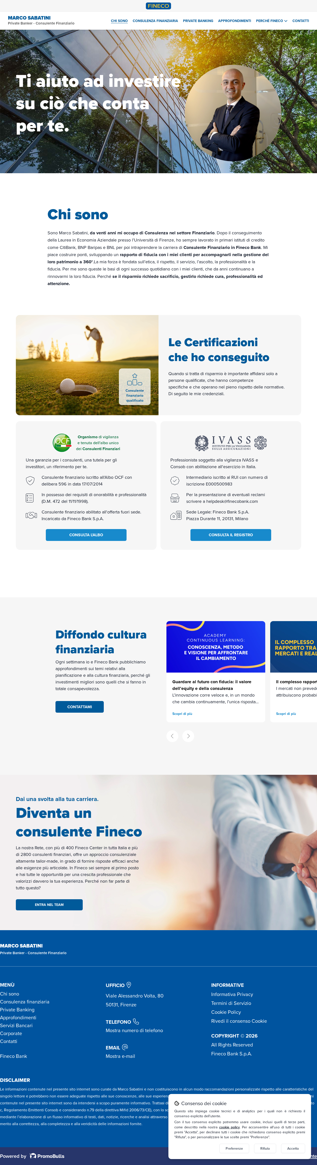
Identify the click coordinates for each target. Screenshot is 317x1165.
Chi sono (119, 21)
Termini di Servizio (231, 1003)
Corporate (11, 1033)
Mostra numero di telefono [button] (134, 1030)
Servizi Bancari (16, 1025)
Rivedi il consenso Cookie (239, 1021)
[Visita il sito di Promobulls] (45, 1156)
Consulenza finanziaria (155, 21)
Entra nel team (49, 904)
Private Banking (198, 21)
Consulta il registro (231, 535)
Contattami (79, 707)
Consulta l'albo (86, 535)
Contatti (300, 21)
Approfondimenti (234, 21)
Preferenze (234, 1148)
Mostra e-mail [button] (120, 1056)
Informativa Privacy (232, 994)
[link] (215, 671)
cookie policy (229, 1127)
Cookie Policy (226, 1012)
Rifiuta (265, 1148)
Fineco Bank (13, 1056)
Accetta (293, 1148)
